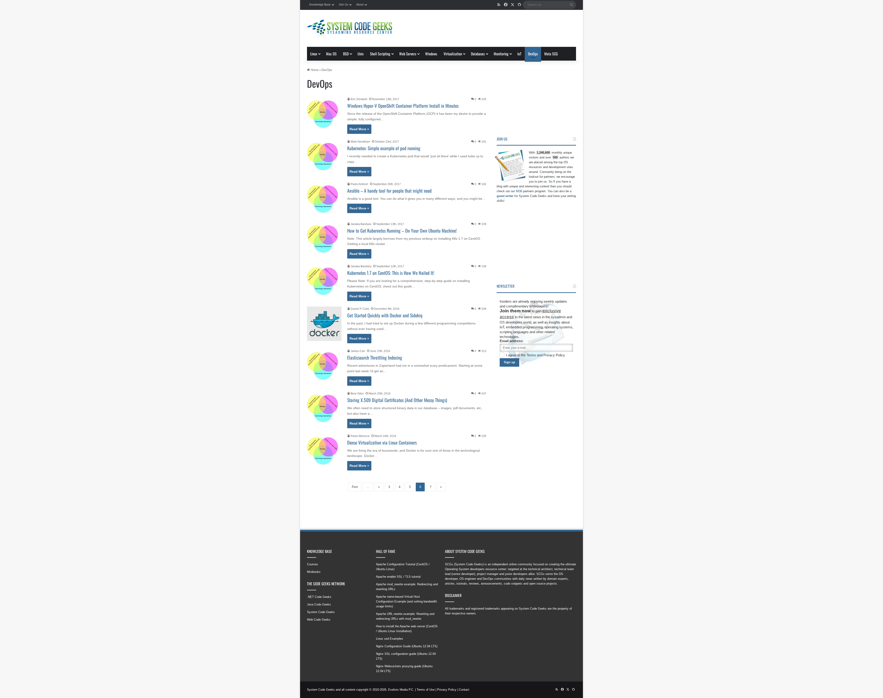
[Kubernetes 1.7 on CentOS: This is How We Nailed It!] (324, 281)
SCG (519, 191)
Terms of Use (426, 689)
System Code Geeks (321, 612)
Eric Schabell (359, 99)
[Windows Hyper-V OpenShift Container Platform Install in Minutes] (324, 114)
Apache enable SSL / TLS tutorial (398, 576)
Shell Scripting (380, 53)
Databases (478, 53)
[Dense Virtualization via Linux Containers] (324, 451)
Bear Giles (357, 393)
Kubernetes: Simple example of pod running (383, 148)
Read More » (359, 129)
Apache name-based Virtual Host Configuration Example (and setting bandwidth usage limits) (406, 601)
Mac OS (331, 53)
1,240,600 (543, 152)
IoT (519, 53)
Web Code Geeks (318, 619)
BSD (346, 53)
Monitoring (501, 53)
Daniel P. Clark (360, 308)
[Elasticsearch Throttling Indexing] (324, 366)
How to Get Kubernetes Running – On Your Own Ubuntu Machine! (402, 230)
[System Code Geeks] (349, 28)
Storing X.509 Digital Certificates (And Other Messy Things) (397, 400)
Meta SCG (551, 53)
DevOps (533, 53)
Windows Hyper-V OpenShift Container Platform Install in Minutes (403, 105)
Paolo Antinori (359, 184)
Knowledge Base (320, 4)
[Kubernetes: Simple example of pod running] (324, 156)
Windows (431, 53)
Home (314, 70)
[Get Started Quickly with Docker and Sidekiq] (324, 324)
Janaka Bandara (361, 224)
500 (555, 157)
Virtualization (453, 53)
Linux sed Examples (389, 638)
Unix (361, 53)
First (355, 487)
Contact (464, 689)
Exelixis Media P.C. (401, 689)
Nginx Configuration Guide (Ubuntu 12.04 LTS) (406, 646)
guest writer (505, 196)
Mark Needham (360, 141)
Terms (532, 355)
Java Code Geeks (319, 604)
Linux (313, 53)
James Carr (358, 351)
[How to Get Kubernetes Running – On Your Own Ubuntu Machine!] (324, 239)
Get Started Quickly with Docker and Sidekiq (384, 315)
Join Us (343, 4)
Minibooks (314, 572)
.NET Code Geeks (319, 597)
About (360, 4)
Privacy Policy (554, 355)
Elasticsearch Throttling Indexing (374, 357)
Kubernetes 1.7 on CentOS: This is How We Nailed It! (390, 272)
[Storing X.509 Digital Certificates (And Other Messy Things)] (324, 408)
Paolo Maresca (360, 436)
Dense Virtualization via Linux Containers (382, 442)
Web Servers (407, 53)
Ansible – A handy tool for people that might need (389, 190)
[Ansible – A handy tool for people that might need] (324, 199)
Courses (312, 564)
